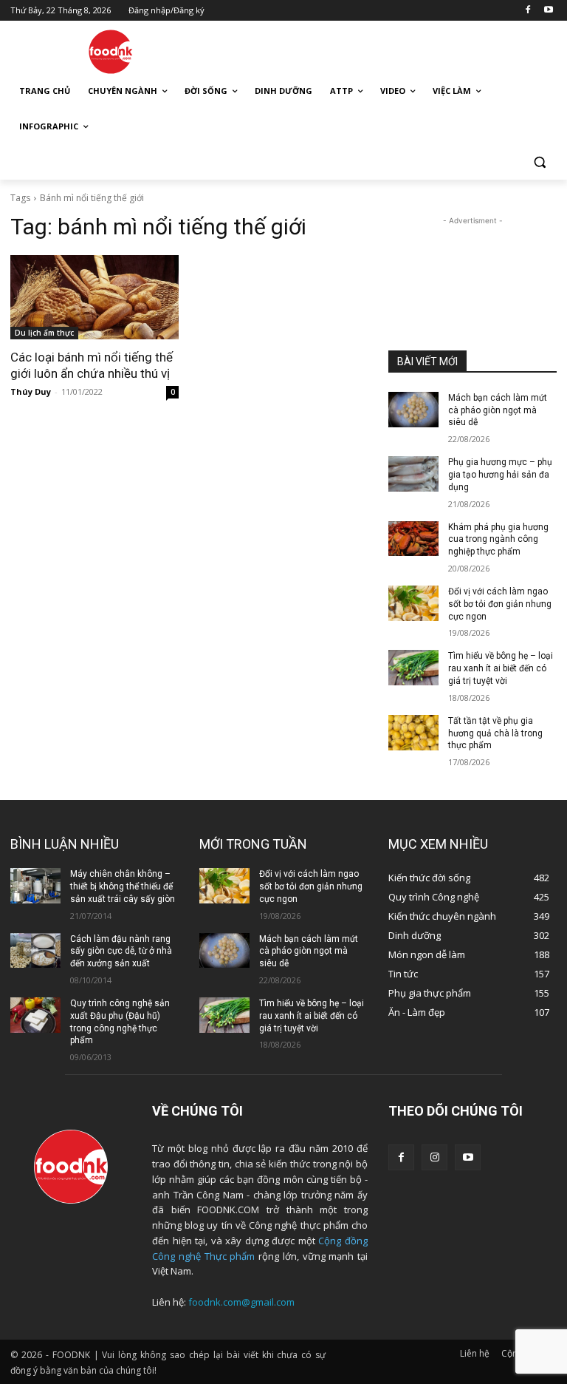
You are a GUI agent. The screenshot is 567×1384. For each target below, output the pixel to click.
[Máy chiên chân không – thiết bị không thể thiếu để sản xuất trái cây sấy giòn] (35, 885)
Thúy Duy (30, 391)
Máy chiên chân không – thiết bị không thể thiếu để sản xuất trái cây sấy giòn (122, 886)
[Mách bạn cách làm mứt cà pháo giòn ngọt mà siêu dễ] (413, 409)
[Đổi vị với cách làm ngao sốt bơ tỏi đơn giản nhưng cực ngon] (413, 603)
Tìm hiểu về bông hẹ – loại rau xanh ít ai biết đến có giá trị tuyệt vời (500, 668)
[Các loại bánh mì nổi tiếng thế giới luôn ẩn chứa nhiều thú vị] (94, 297)
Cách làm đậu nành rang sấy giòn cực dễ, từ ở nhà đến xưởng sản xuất (121, 951)
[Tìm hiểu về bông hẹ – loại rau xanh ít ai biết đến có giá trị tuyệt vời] (413, 667)
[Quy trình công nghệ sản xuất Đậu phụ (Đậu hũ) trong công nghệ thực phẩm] (35, 1015)
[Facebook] (527, 10)
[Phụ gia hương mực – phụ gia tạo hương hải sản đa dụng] (413, 474)
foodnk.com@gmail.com (241, 1302)
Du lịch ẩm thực (44, 333)
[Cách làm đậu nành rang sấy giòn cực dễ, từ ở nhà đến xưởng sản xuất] (35, 951)
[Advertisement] (384, 49)
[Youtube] (548, 10)
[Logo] (110, 52)
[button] (539, 162)
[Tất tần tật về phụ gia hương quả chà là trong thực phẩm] (413, 732)
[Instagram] (434, 1157)
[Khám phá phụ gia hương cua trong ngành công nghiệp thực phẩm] (413, 539)
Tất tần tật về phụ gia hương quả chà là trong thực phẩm (495, 733)
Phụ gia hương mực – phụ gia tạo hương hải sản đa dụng (500, 474)
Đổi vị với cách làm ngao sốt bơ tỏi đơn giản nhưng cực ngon (499, 604)
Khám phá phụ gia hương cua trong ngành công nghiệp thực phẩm (498, 539)
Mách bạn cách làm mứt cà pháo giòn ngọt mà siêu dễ (497, 410)
